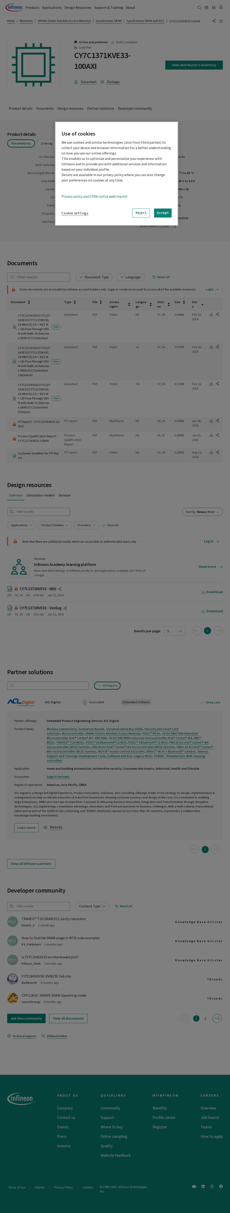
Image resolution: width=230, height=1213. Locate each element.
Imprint (121, 196)
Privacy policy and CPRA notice (85, 196)
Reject (141, 212)
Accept (163, 212)
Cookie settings (75, 213)
